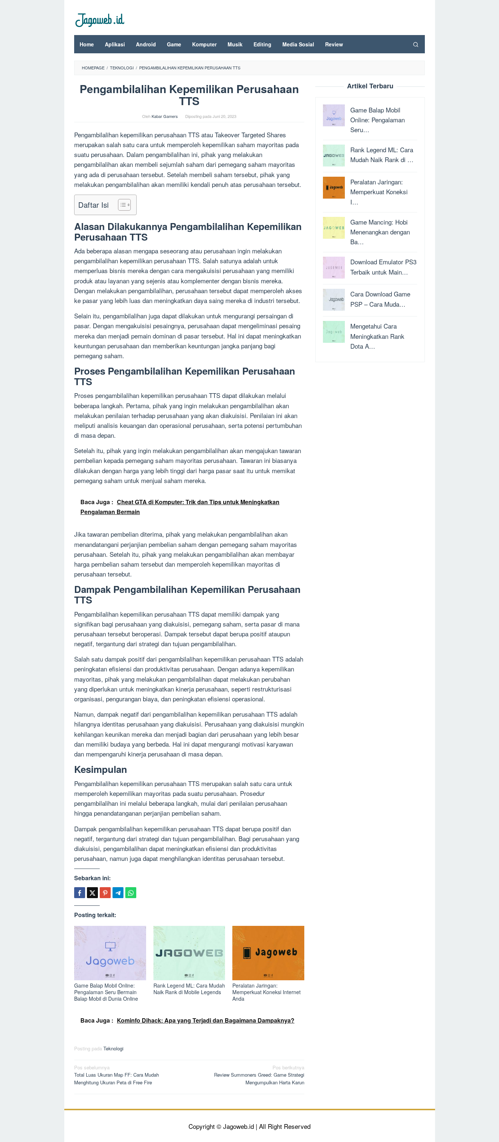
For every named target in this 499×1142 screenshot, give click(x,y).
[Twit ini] (92, 892)
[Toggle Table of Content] (121, 205)
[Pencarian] (416, 44)
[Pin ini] (105, 892)
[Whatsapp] (130, 892)
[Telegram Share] (118, 892)
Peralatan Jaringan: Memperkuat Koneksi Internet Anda (266, 992)
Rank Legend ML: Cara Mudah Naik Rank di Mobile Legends (189, 989)
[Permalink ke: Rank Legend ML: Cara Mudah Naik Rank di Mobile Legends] (189, 953)
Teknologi (113, 1048)
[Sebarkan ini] (79, 892)
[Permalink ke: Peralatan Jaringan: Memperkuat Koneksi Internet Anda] (268, 953)
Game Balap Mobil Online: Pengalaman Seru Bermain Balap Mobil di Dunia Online (106, 992)
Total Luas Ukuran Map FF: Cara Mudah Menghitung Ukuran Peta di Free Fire (116, 1075)
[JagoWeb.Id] (99, 19)
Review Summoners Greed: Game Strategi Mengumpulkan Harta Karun (259, 1075)
